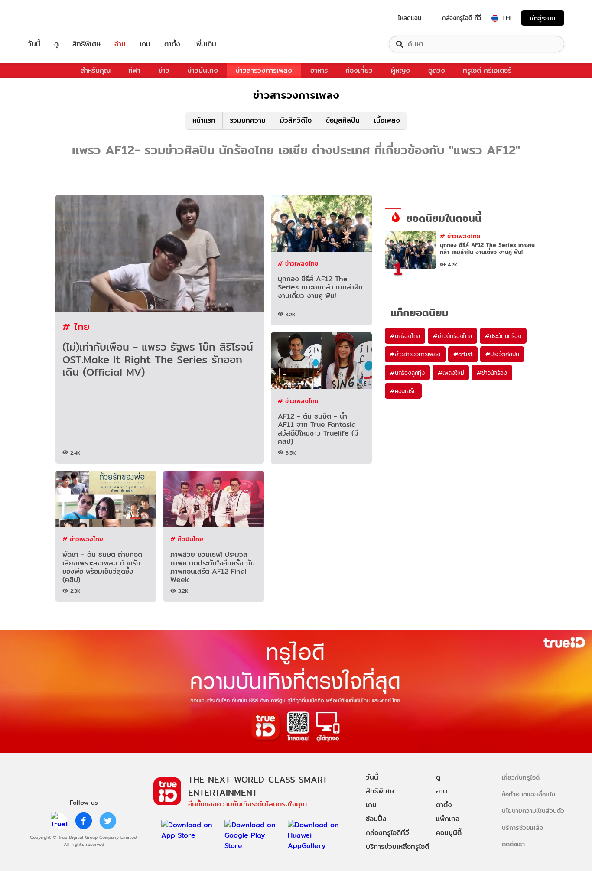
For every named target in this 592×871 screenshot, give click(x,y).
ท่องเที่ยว (359, 70)
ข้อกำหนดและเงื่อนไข (528, 794)
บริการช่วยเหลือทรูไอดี (397, 846)
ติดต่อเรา (513, 844)
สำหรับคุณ (96, 70)
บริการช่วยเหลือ (522, 827)
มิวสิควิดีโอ (296, 120)
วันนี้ (34, 44)
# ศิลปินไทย (186, 539)
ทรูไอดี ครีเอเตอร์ (487, 70)
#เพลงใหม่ (451, 372)
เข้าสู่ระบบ (542, 18)
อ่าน (120, 44)
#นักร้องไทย (405, 336)
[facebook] (83, 820)
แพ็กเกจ (447, 818)
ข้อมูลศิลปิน (343, 120)
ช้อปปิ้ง (376, 818)
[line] (59, 820)
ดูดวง (436, 70)
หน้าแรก (203, 120)
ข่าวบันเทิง (203, 70)
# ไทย (76, 326)
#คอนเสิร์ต (403, 391)
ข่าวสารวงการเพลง (264, 70)
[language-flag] (494, 18)
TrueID (54, 18)
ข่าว (164, 70)
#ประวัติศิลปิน (502, 354)
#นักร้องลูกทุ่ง (407, 372)
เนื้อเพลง (387, 120)
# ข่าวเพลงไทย (298, 263)
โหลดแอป (410, 17)
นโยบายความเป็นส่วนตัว (533, 811)
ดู (56, 44)
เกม (145, 44)
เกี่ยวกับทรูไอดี (521, 777)
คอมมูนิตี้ (449, 832)
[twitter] (108, 820)
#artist (463, 354)
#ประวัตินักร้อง (503, 336)
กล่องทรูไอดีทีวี (387, 832)
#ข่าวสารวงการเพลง (415, 354)
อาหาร (319, 70)
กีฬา (134, 70)
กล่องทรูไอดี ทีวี (461, 17)
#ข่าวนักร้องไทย (452, 336)
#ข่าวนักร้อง (492, 372)
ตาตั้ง (172, 44)
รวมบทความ (248, 120)
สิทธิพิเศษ (86, 44)
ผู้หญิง (400, 70)
